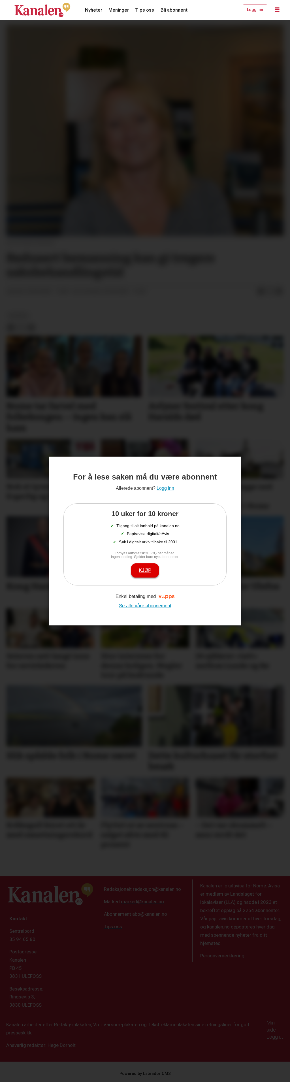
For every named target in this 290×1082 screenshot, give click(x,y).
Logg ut (274, 1037)
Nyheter (93, 10)
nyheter (18, 315)
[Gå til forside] (42, 10)
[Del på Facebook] (261, 291)
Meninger (118, 10)
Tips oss (144, 10)
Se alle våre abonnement (145, 605)
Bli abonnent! (175, 10)
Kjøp (145, 570)
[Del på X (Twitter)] (270, 291)
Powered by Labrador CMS (145, 1073)
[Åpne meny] (277, 10)
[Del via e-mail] (279, 291)
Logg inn (255, 9)
